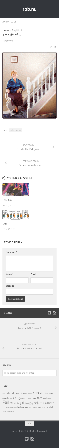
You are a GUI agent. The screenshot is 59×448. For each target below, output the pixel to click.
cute (4, 398)
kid (46, 402)
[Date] (15, 215)
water (45, 407)
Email (34, 274)
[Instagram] (55, 313)
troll (33, 407)
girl (22, 403)
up (36, 407)
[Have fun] (15, 189)
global (26, 403)
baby (8, 393)
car (35, 393)
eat (35, 398)
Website (10, 285)
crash (51, 393)
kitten (51, 403)
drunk (31, 398)
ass (3, 393)
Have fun (7, 200)
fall (11, 402)
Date (4, 224)
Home (5, 30)
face (39, 398)
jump (40, 403)
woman (6, 411)
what (51, 407)
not (11, 407)
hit (35, 402)
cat (41, 392)
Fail (5, 402)
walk (39, 407)
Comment (11, 252)
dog (16, 397)
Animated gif (9, 21)
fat (15, 403)
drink (27, 398)
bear (17, 393)
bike (22, 393)
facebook (47, 398)
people (16, 407)
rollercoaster (15, 130)
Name (9, 274)
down (22, 398)
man (8, 407)
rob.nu (30, 9)
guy (31, 402)
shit (30, 407)
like (4, 407)
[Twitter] (49, 313)
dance (9, 398)
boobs (30, 393)
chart (47, 393)
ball (12, 393)
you (13, 411)
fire (18, 403)
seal (26, 407)
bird (25, 393)
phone (21, 407)
